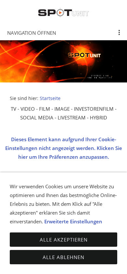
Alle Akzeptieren (64, 239)
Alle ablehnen (63, 257)
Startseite (50, 98)
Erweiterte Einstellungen (73, 221)
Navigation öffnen (31, 33)
